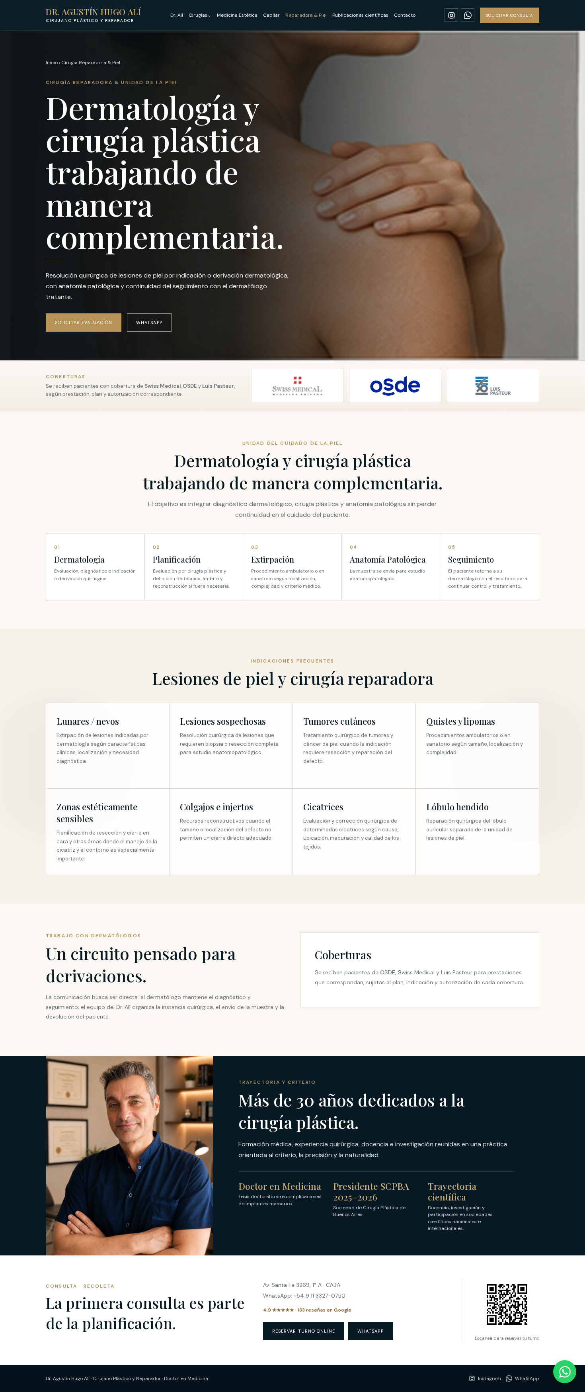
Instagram (489, 1378)
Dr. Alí (176, 15)
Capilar (271, 15)
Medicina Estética (237, 15)
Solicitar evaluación (83, 322)
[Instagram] (451, 15)
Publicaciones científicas (360, 15)
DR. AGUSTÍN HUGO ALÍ (93, 15)
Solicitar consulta (509, 15)
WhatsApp (149, 322)
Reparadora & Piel (306, 15)
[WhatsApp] (467, 15)
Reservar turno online (303, 1331)
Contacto (404, 15)
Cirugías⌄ (200, 15)
